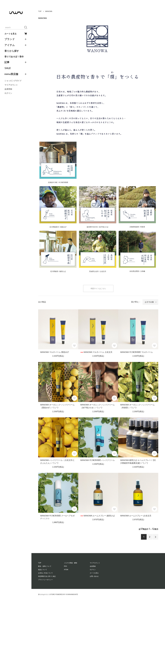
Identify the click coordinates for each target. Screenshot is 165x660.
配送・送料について (44, 566)
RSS (65, 566)
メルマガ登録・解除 (70, 563)
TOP (39, 11)
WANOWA (48, 11)
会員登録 (8, 89)
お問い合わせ (94, 576)
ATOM (66, 569)
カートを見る (10, 33)
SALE (7, 68)
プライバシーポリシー (45, 580)
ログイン (8, 93)
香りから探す (11, 50)
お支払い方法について (45, 573)
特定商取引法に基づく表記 (47, 576)
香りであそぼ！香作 (14, 56)
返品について (42, 569)
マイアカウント (11, 85)
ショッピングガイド (13, 81)
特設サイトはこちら (98, 288)
